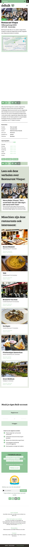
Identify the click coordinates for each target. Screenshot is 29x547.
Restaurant (10, 251)
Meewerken (14, 528)
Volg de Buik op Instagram (15, 498)
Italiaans (8, 278)
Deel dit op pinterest (12, 102)
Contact (14, 533)
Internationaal (9, 252)
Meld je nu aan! (14, 468)
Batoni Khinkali (9, 247)
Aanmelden (23, 490)
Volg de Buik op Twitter (13, 498)
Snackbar (9, 356)
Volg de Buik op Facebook (10, 498)
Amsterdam (5, 1)
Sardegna (6, 326)
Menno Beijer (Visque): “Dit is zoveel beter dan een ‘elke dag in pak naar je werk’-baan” (14, 202)
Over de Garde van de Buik (14, 519)
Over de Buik (14, 512)
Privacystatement (20, 545)
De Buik (5, 5)
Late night (9, 159)
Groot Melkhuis (8, 379)
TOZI (4, 273)
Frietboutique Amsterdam (13, 352)
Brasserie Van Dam (10, 300)
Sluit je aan (19, 524)
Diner (3, 159)
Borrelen (15, 159)
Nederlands (9, 305)
